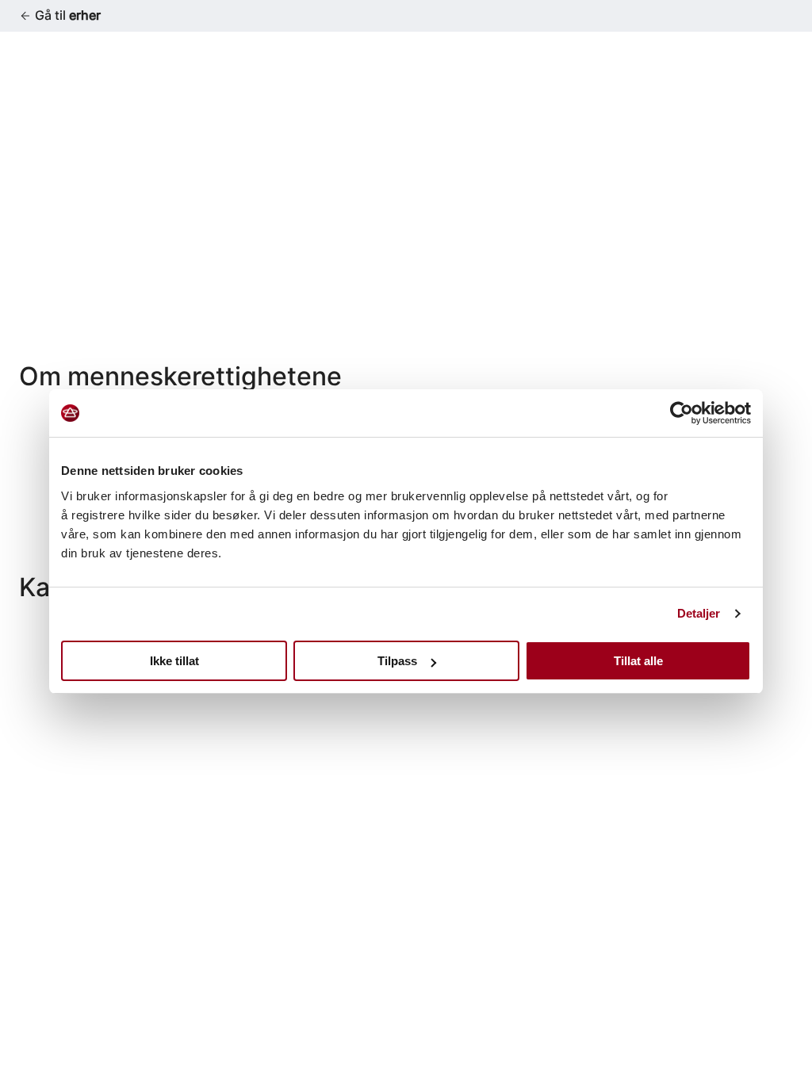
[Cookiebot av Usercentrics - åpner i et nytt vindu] (681, 413)
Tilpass (397, 661)
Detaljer (699, 613)
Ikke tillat (174, 661)
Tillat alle (638, 661)
